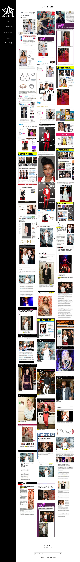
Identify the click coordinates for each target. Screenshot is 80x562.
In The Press (8, 30)
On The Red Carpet (8, 32)
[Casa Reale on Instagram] (11, 43)
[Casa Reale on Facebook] (7, 43)
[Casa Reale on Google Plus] (9, 43)
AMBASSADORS (8, 36)
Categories (8, 26)
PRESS (8, 28)
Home (8, 21)
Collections (8, 23)
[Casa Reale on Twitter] (5, 43)
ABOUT (8, 38)
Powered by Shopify (53, 557)
